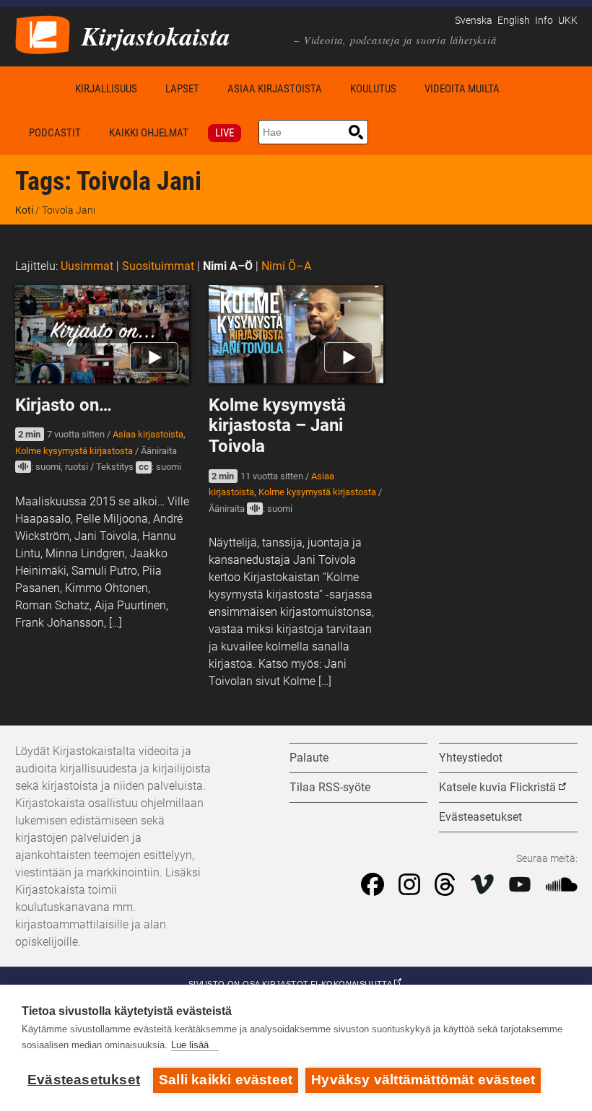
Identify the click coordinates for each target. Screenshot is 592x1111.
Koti (38, 88)
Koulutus (373, 88)
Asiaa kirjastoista (274, 88)
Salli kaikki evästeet (225, 1079)
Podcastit (55, 132)
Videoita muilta (462, 88)
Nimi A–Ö (228, 266)
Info (544, 20)
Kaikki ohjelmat (148, 132)
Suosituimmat (158, 266)
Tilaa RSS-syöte (330, 787)
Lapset (182, 88)
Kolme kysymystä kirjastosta (74, 450)
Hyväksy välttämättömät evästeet (423, 1079)
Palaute (309, 757)
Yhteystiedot (470, 757)
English (513, 20)
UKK (568, 20)
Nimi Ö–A (286, 266)
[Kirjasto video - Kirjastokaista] (42, 34)
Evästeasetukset (83, 1079)
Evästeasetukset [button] (480, 817)
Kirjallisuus (106, 88)
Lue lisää (190, 1045)
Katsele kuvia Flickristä (497, 787)
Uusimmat (87, 266)
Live (224, 132)
